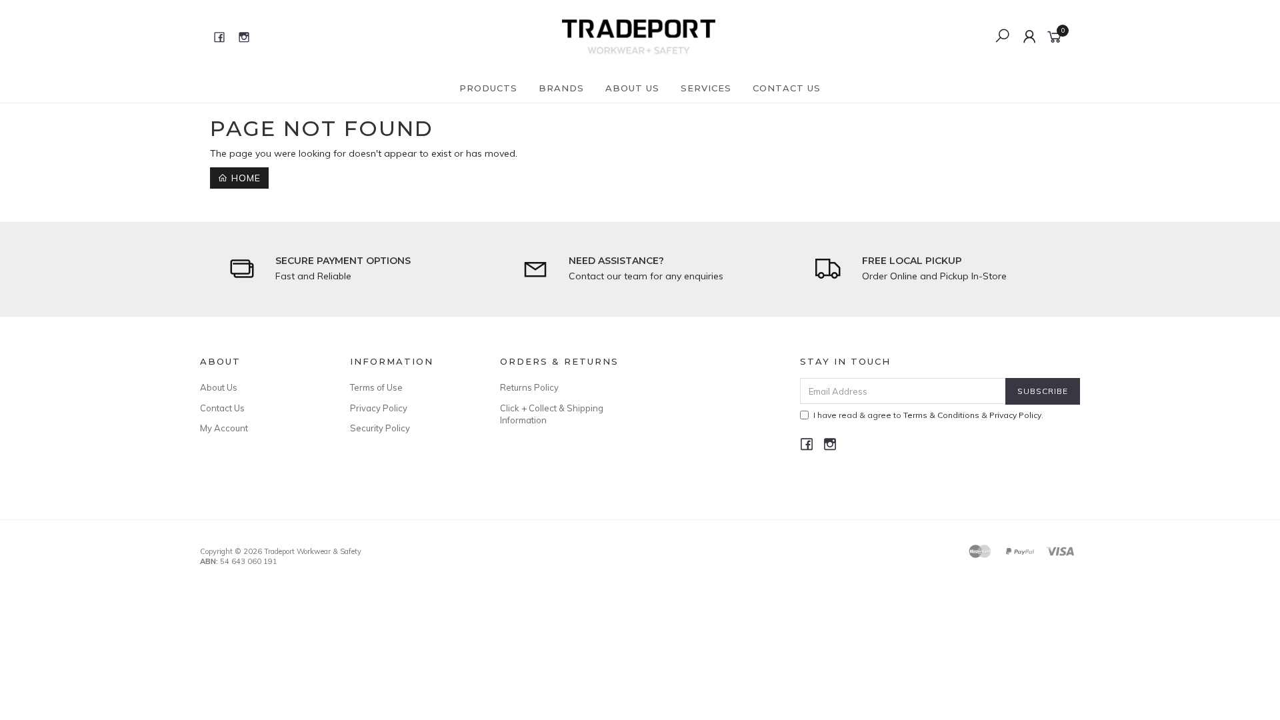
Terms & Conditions (941, 415)
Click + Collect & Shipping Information (551, 414)
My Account (224, 428)
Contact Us (787, 88)
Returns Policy (529, 387)
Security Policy (380, 428)
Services (706, 88)
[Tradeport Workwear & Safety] (638, 36)
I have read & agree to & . (928, 415)
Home (244, 178)
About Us (632, 88)
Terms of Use (376, 387)
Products (488, 88)
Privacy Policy (378, 408)
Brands (561, 88)
